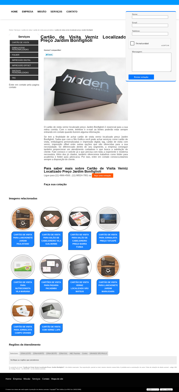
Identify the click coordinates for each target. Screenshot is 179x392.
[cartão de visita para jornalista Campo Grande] (23, 311)
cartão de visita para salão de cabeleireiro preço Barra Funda (79, 241)
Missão (41, 11)
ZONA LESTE (26, 353)
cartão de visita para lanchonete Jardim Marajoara (108, 287)
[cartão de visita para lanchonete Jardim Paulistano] (23, 219)
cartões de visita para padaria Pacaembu (51, 285)
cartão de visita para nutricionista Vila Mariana (23, 287)
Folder (15, 55)
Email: (135, 22)
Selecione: (14, 353)
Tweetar (49, 54)
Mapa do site (57, 379)
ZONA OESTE (51, 353)
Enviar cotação (141, 77)
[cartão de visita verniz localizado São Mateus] (80, 266)
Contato (71, 11)
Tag (14, 78)
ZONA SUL (63, 353)
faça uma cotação (102, 175)
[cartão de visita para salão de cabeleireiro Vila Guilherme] (51, 219)
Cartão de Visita (20, 42)
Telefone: (135, 31)
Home (14, 11)
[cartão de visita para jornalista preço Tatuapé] (108, 219)
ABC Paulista (75, 353)
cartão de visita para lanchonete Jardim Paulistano (23, 239)
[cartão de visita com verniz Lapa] (51, 311)
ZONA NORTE (38, 353)
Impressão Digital (21, 60)
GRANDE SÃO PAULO (98, 353)
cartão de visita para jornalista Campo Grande (23, 330)
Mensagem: (135, 61)
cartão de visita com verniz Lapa (51, 328)
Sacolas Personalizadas (20, 72)
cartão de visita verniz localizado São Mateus (79, 287)
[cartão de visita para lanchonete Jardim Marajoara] (108, 266)
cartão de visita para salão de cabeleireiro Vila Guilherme (51, 239)
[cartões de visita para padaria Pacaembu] (51, 266)
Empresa (27, 11)
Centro (84, 353)
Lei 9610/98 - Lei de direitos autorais (33, 369)
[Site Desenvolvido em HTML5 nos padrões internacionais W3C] (153, 389)
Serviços (56, 11)
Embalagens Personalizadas (20, 49)
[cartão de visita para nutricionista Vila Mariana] (23, 266)
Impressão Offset (21, 65)
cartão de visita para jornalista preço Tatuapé (108, 238)
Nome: (135, 14)
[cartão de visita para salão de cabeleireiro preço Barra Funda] (80, 219)
